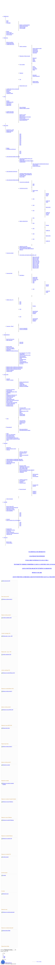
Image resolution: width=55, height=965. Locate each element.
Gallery (40, 961)
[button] (2, 962)
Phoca (38, 961)
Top (11, 962)
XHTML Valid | (7, 962)
